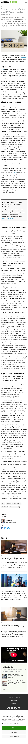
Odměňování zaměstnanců (14, 503)
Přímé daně (5, 507)
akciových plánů (15, 77)
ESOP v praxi (22, 57)
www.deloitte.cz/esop (8, 218)
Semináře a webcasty (14, 698)
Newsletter (14, 700)
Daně (2, 6)
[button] (25, 712)
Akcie (3, 503)
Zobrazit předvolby (14, 736)
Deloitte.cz (14, 703)
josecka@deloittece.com (11, 522)
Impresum (24, 740)
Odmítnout (14, 732)
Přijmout (14, 728)
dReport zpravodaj (15, 507)
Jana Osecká (9, 520)
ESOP (2, 69)
